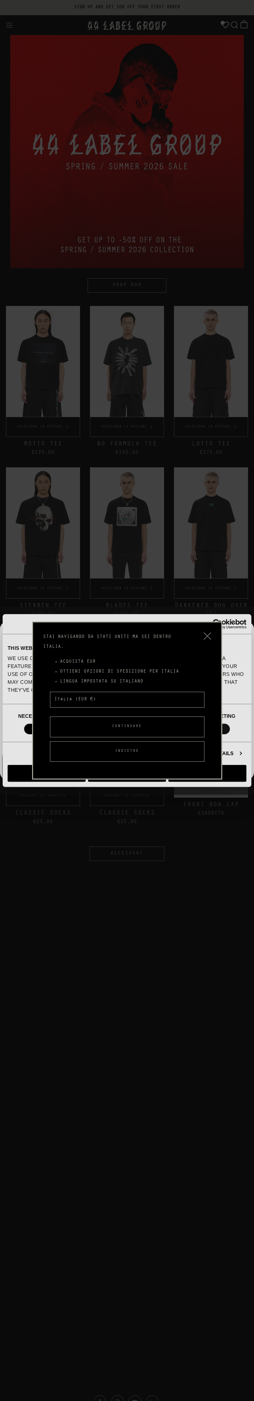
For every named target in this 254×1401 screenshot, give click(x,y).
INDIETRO (127, 751)
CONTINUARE (127, 726)
